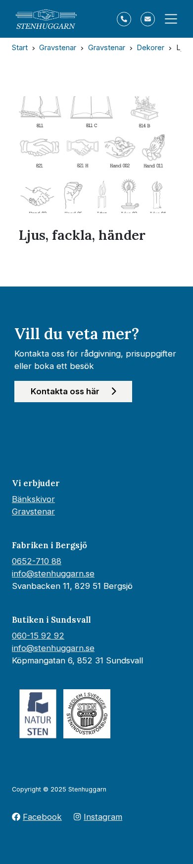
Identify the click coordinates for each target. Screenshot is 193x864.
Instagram (103, 817)
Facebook (42, 817)
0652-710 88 (36, 561)
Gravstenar (57, 47)
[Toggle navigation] (168, 19)
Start (20, 47)
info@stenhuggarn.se (53, 573)
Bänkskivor (33, 499)
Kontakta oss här (66, 391)
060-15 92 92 (38, 636)
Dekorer (150, 47)
